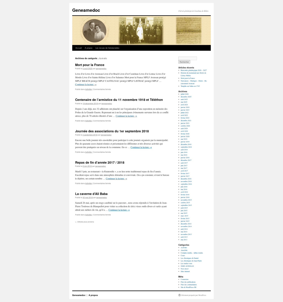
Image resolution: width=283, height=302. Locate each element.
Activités (88, 89)
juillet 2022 (185, 112)
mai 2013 (184, 239)
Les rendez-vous (186, 263)
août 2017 (184, 163)
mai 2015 (184, 213)
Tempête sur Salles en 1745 (190, 86)
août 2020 (184, 128)
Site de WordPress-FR (188, 287)
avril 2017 (184, 171)
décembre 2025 (186, 96)
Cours (183, 255)
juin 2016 (184, 186)
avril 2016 (184, 192)
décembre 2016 (186, 178)
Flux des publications (188, 282)
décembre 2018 (186, 144)
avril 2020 (184, 131)
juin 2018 (184, 152)
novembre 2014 (186, 226)
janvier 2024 (185, 107)
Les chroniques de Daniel (189, 258)
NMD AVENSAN (187, 266)
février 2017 (185, 173)
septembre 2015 (186, 205)
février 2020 (185, 133)
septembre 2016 (186, 184)
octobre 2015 (185, 202)
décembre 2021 (186, 120)
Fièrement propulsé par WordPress (193, 295)
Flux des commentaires (189, 284)
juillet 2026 (185, 94)
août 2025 (184, 99)
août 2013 (184, 237)
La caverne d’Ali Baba (91, 193)
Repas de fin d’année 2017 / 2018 (99, 162)
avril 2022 (184, 115)
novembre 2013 (186, 234)
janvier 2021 (185, 123)
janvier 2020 (185, 136)
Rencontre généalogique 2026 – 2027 (194, 70)
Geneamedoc (86, 10)
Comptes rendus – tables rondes (192, 253)
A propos (88, 47)
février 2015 (185, 218)
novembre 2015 (186, 200)
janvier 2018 (185, 157)
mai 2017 (184, 168)
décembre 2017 (186, 160)
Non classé (184, 268)
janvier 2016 (185, 197)
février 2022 (185, 118)
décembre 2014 (186, 223)
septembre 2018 (186, 147)
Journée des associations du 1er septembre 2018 (112, 131)
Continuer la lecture (85, 84)
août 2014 (184, 229)
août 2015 (184, 208)
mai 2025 (184, 102)
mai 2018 (184, 155)
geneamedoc (101, 68)
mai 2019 (184, 139)
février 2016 (185, 194)
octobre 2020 (185, 126)
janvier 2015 (185, 221)
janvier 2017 (185, 176)
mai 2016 (184, 189)
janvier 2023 (185, 110)
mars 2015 (184, 216)
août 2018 (184, 149)
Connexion (184, 279)
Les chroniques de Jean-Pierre (191, 261)
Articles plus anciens (84, 221)
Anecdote (184, 250)
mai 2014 (184, 231)
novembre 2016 (186, 181)
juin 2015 (184, 210)
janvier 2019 (185, 141)
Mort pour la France (89, 64)
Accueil (78, 47)
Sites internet (185, 271)
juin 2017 (184, 165)
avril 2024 (184, 104)
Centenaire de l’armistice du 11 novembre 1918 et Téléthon (119, 99)
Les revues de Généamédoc (107, 47)
